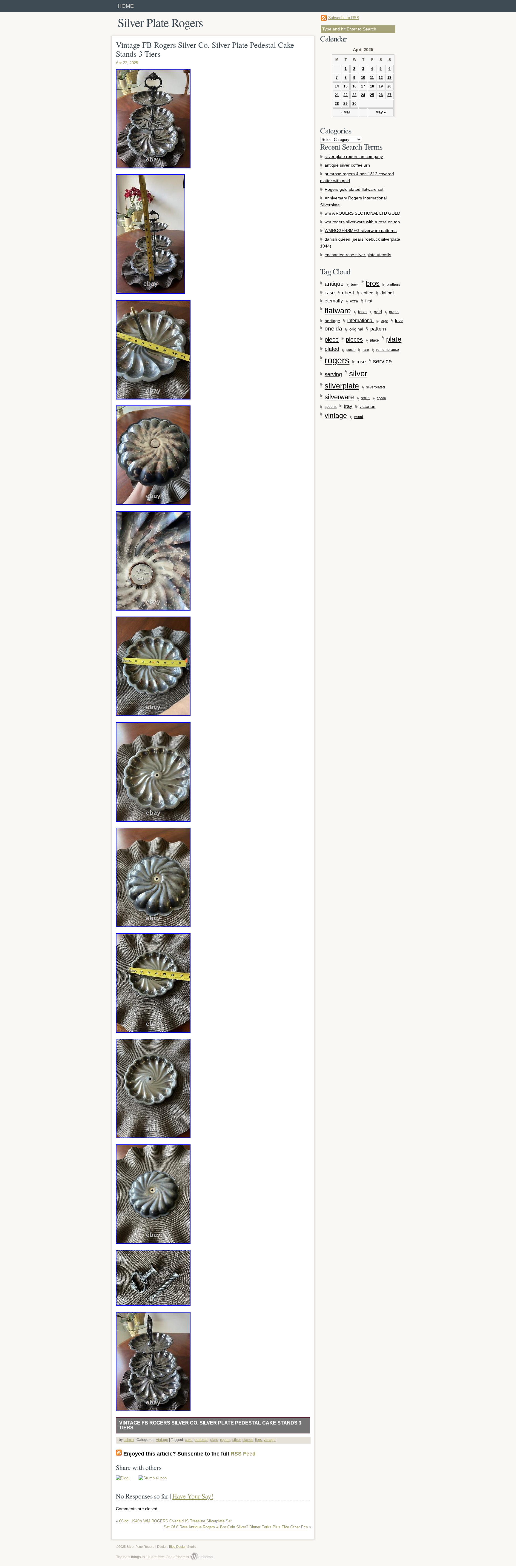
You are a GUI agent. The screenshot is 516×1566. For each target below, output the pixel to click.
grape (394, 312)
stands (247, 1440)
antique (334, 284)
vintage (162, 1440)
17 (363, 86)
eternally (334, 300)
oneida (333, 328)
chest (348, 293)
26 (381, 95)
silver (236, 1440)
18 (372, 86)
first (368, 300)
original (356, 329)
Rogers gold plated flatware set (354, 189)
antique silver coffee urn (347, 165)
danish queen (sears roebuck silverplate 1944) (360, 242)
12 (381, 78)
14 (337, 86)
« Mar (345, 112)
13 (389, 78)
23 (354, 95)
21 (337, 95)
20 (389, 86)
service (382, 361)
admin (129, 1440)
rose (361, 361)
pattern (378, 329)
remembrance (387, 350)
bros (373, 283)
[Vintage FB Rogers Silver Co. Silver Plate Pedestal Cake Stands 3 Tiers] (123, 1478)
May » (381, 112)
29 (345, 104)
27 (389, 95)
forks (362, 312)
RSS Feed (243, 1454)
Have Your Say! (192, 1496)
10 (363, 78)
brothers (393, 284)
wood (358, 417)
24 (363, 95)
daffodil (387, 293)
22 (345, 95)
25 (372, 95)
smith (365, 398)
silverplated (375, 387)
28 (337, 104)
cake (189, 1440)
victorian (367, 406)
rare (366, 350)
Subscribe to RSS (343, 18)
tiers (258, 1440)
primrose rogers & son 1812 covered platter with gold (357, 177)
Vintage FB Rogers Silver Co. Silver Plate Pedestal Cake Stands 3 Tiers (210, 1425)
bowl (355, 284)
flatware (338, 310)
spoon (381, 398)
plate (214, 1440)
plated (332, 349)
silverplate (342, 386)
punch (350, 349)
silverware (339, 397)
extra (354, 301)
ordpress (202, 1557)
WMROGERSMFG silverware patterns (361, 230)
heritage (332, 320)
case (330, 292)
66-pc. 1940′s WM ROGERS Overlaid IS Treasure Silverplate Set (175, 1521)
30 (354, 104)
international (360, 320)
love (399, 320)
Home (126, 6)
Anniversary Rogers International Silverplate (353, 201)
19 (381, 86)
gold (378, 312)
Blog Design (177, 1546)
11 (372, 78)
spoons (331, 406)
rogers (225, 1440)
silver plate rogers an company (354, 156)
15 (345, 86)
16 (354, 86)
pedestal (201, 1440)
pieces (354, 339)
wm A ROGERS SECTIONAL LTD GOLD (362, 213)
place (374, 340)
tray (348, 406)
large (384, 321)
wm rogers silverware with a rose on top (362, 221)
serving (333, 374)
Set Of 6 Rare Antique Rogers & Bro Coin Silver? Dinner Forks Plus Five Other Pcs (236, 1527)
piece (332, 339)
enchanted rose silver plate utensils (358, 254)
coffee (367, 292)
